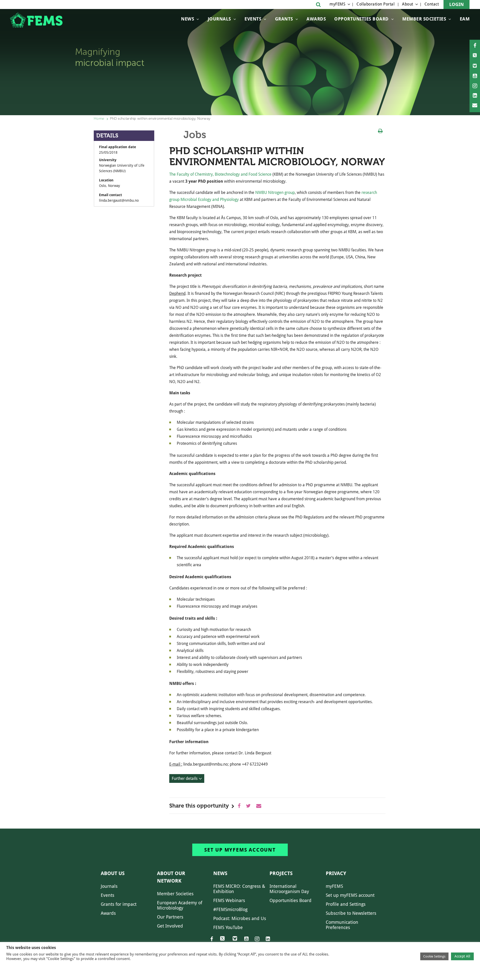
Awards (316, 18)
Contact (431, 4)
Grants (284, 18)
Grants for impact (118, 904)
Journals (219, 18)
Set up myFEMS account (240, 850)
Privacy (336, 873)
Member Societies (424, 18)
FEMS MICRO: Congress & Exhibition (239, 889)
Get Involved (170, 926)
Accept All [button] (462, 956)
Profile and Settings (346, 904)
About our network (171, 877)
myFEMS (337, 4)
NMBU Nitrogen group (275, 192)
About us (112, 873)
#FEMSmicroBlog (230, 909)
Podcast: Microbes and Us (239, 918)
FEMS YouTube (228, 927)
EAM (465, 18)
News (187, 18)
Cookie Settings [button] (434, 956)
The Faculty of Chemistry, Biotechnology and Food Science (220, 174)
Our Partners (170, 917)
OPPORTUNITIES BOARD (361, 18)
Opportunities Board (291, 900)
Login (456, 4)
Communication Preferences (342, 925)
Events (252, 18)
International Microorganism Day (289, 889)
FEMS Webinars (229, 900)
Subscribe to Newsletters (351, 913)
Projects (281, 873)
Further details (185, 778)
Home (99, 118)
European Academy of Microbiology (179, 905)
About (407, 4)
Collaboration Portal (375, 4)
